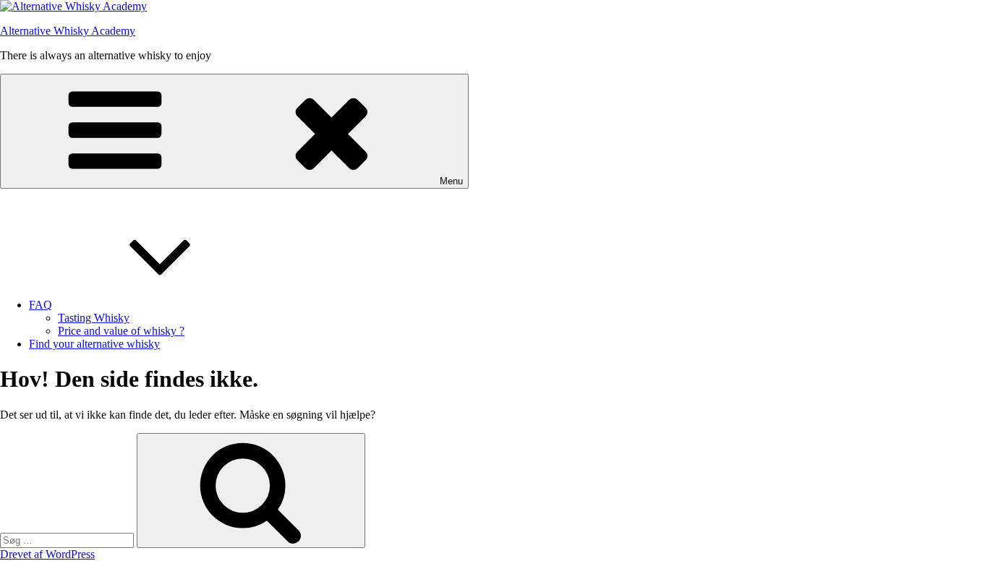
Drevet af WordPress (47, 554)
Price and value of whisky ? (121, 331)
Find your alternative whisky (94, 344)
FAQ (40, 305)
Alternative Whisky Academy (67, 31)
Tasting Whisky (93, 318)
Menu (451, 181)
